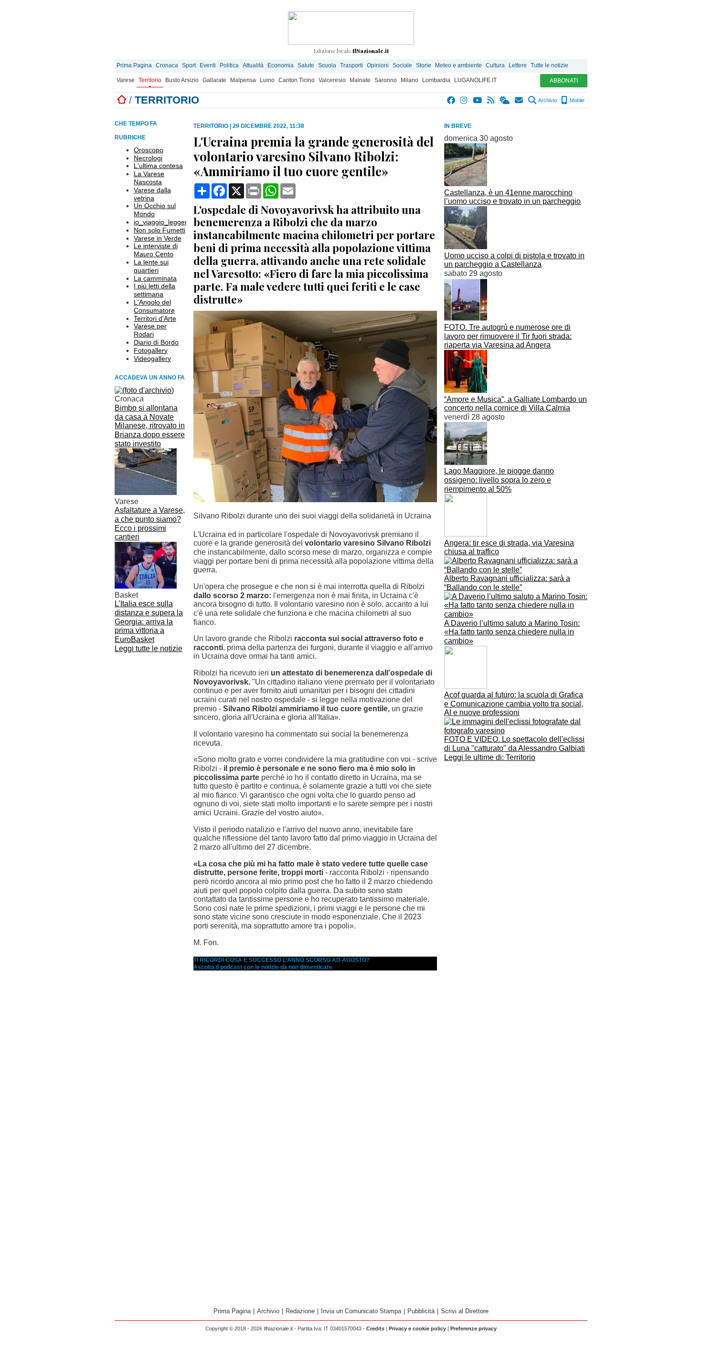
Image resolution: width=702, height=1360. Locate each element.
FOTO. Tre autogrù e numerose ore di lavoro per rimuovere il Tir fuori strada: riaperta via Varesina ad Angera (508, 336)
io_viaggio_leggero (162, 222)
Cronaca (167, 65)
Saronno (385, 80)
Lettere (518, 65)
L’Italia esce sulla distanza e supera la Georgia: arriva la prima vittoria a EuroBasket (149, 621)
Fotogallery (151, 350)
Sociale (402, 65)
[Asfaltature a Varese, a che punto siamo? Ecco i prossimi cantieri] (146, 492)
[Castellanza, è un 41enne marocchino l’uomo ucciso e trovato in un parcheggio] (465, 183)
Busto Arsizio (182, 80)
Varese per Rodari (150, 330)
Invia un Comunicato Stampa (361, 1311)
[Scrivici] (519, 100)
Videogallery (152, 358)
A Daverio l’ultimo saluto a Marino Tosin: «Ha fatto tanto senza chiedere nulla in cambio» (512, 632)
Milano (409, 80)
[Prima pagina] (121, 100)
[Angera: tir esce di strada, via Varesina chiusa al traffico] (465, 534)
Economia (280, 65)
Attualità (253, 65)
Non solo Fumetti (159, 230)
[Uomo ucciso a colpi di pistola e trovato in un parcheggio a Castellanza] (465, 246)
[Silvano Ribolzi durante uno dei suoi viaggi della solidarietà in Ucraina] (315, 500)
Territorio (149, 80)
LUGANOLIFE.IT (475, 80)
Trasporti (351, 65)
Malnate (360, 80)
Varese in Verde (157, 238)
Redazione (300, 1311)
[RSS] (491, 100)
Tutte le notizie (549, 65)
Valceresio (332, 80)
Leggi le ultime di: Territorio (489, 757)
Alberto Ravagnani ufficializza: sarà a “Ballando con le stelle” (507, 582)
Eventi (208, 65)
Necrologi (148, 158)
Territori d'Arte (155, 318)
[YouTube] (478, 100)
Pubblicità (421, 1311)
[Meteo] (505, 100)
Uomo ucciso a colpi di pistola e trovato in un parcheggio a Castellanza (514, 260)
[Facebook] (451, 100)
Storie (423, 65)
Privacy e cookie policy (417, 1328)
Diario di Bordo (156, 342)
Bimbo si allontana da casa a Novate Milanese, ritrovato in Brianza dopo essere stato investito (150, 426)
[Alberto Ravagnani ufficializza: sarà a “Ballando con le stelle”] (515, 570)
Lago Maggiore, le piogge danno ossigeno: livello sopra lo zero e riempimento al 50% (499, 480)
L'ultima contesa (158, 165)
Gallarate (214, 80)
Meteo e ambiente (458, 65)
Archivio (547, 100)
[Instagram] (464, 100)
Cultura (495, 65)
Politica (229, 65)
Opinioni (378, 65)
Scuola (327, 65)
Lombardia (436, 80)
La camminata (155, 278)
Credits (375, 1328)
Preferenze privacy (473, 1328)
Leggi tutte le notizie (148, 648)
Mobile (576, 100)
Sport (189, 65)
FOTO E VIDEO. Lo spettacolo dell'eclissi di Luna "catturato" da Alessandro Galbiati (514, 743)
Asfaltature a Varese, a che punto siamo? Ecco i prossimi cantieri (150, 523)
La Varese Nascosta (149, 178)
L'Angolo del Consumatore (154, 306)
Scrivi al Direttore (465, 1311)
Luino (267, 80)
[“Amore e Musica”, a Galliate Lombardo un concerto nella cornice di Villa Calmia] (465, 390)
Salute (306, 65)
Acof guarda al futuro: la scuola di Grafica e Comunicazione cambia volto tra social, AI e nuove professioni (513, 704)
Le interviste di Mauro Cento (156, 250)
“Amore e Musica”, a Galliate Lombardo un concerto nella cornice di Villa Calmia (515, 403)
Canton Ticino (296, 80)
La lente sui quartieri (151, 266)
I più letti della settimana (154, 290)
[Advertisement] (515, 831)
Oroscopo (148, 150)
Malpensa (243, 80)
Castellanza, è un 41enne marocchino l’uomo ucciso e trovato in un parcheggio (512, 197)
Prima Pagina (134, 65)
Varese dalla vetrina (152, 194)
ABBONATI (564, 80)
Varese (126, 80)
